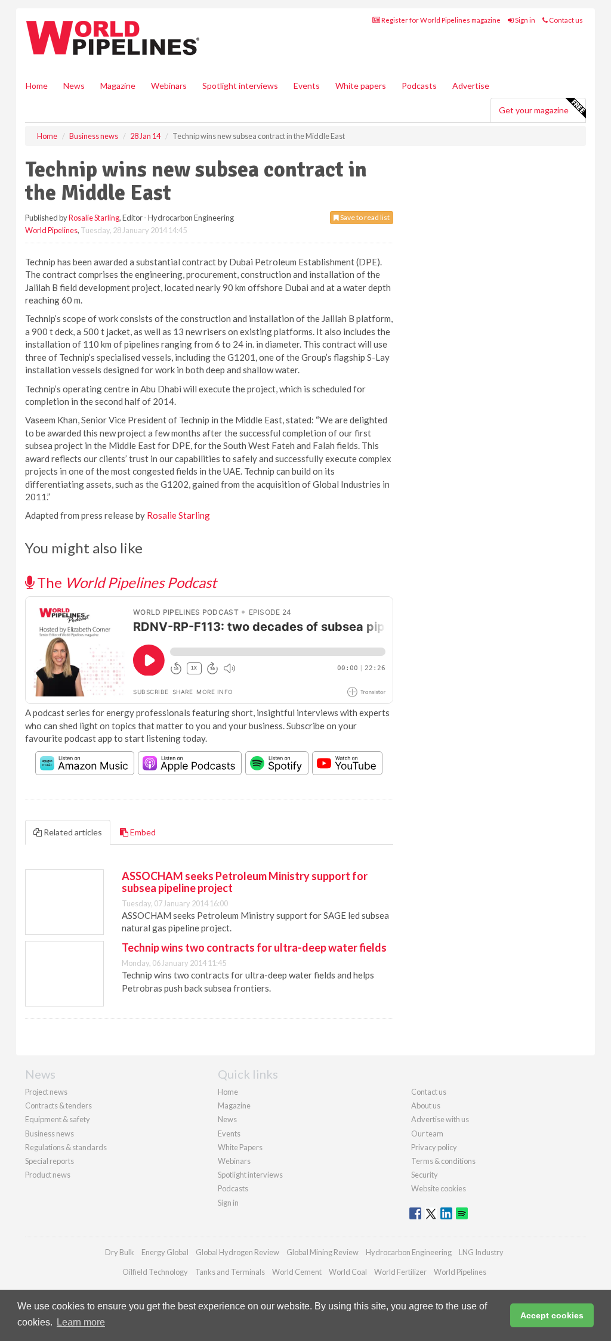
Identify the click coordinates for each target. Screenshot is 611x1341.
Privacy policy (434, 1147)
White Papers (240, 1147)
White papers (360, 85)
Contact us (565, 20)
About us (425, 1105)
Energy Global (165, 1252)
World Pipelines (51, 230)
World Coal (348, 1272)
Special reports (49, 1161)
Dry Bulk (119, 1252)
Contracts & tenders (58, 1105)
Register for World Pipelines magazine (440, 20)
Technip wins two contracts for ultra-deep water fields (254, 947)
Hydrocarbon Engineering (409, 1252)
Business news (49, 1133)
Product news (47, 1174)
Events (307, 85)
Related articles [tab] (72, 832)
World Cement (297, 1272)
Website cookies (438, 1188)
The (125, 582)
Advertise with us (440, 1119)
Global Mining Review (322, 1252)
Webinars (169, 85)
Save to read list (364, 217)
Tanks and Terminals (230, 1272)
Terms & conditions (443, 1161)
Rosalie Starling (94, 217)
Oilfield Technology (155, 1272)
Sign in (524, 20)
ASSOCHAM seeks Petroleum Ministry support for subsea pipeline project (245, 881)
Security (424, 1174)
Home (37, 85)
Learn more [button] (81, 1322)
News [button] (74, 85)
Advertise (470, 85)
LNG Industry (481, 1252)
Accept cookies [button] (552, 1315)
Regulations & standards (66, 1147)
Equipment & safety (57, 1119)
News (227, 1119)
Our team (427, 1133)
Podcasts (419, 85)
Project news (46, 1092)
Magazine (117, 85)
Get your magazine (534, 110)
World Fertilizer (400, 1272)
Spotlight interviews (240, 85)
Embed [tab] (142, 832)
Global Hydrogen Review (237, 1252)
